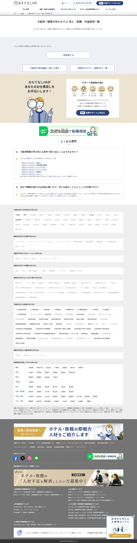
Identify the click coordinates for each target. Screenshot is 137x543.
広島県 (31, 396)
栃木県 (72, 367)
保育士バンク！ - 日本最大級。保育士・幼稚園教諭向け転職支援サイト (34, 492)
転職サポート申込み (20, 443)
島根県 (55, 396)
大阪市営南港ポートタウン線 (68, 333)
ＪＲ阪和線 (45, 309)
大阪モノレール (93, 324)
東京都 (31, 367)
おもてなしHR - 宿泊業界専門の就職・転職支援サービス (84, 507)
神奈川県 (40, 367)
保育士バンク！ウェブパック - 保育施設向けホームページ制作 (86, 497)
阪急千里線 (80, 319)
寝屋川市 (16, 408)
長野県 (39, 392)
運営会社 (49, 447)
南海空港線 (94, 333)
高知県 (95, 396)
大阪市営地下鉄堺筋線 (42, 329)
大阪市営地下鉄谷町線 (101, 329)
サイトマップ (81, 447)
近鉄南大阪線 (43, 319)
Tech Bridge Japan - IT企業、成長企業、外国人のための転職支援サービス (35, 524)
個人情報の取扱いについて (106, 443)
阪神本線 (59, 324)
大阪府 (22, 13)
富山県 (55, 392)
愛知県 (31, 377)
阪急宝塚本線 (92, 319)
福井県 (71, 392)
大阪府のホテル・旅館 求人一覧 (92, 68)
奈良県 (63, 372)
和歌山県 (72, 372)
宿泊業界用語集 (59, 447)
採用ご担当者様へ (90, 443)
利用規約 (32, 447)
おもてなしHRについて (68, 9)
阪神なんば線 (47, 324)
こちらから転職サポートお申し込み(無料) (57, 194)
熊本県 (39, 401)
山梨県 (63, 392)
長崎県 (56, 401)
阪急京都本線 (55, 319)
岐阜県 (47, 377)
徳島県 (87, 396)
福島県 (39, 387)
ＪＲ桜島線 (105, 309)
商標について (70, 447)
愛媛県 (71, 396)
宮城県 (31, 387)
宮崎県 (72, 401)
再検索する (68, 55)
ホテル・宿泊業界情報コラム (89, 9)
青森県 (47, 387)
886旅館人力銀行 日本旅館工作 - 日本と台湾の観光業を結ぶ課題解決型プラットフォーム (93, 515)
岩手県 (55, 387)
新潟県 (31, 392)
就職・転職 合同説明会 (47, 9)
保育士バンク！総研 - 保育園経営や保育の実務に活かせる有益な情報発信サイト (91, 500)
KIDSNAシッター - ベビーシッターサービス (26, 510)
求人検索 (26, 9)
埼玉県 (48, 367)
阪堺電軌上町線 (34, 324)
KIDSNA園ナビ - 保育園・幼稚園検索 (24, 512)
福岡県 (31, 401)
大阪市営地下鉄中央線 (22, 333)
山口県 (47, 396)
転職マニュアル (61, 443)
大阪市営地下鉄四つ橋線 (62, 329)
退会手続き (40, 447)
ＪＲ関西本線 (68, 309)
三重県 (55, 377)
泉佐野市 (18, 220)
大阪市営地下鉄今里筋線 (101, 338)
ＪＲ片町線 (94, 309)
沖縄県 (88, 401)
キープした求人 (111, 9)
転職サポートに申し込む (110, 3)
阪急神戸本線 (68, 319)
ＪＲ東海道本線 (20, 309)
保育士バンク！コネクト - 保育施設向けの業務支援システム (85, 492)
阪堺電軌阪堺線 (20, 324)
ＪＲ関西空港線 (82, 309)
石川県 (47, 392)
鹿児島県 (48, 401)
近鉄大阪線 (80, 314)
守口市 (91, 215)
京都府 (47, 372)
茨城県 (64, 367)
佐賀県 (80, 401)
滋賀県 (55, 372)
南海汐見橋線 (30, 338)
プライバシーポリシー (21, 447)
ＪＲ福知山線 (33, 309)
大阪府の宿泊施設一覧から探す (45, 68)
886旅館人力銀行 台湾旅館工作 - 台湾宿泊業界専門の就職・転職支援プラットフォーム (93, 518)
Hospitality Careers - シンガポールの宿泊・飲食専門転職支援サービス (88, 512)
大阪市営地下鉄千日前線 (82, 329)
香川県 (79, 396)
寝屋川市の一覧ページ (56, 176)
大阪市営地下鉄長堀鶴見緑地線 (44, 333)
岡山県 (39, 396)
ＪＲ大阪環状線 (20, 314)
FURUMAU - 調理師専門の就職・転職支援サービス (82, 510)
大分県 (64, 401)
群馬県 (80, 367)
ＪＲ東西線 (56, 309)
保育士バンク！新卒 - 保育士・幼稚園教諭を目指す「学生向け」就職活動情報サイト (38, 495)
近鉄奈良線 (31, 319)
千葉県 (56, 367)
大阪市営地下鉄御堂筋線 (23, 329)
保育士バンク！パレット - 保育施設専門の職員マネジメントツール (87, 495)
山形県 (63, 387)
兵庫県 (39, 372)
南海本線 (84, 333)
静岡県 (39, 377)
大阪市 (17, 215)
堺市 (24, 215)
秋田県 (71, 387)
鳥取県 (63, 396)
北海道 (31, 382)
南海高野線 (19, 338)
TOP (15, 13)
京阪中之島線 (19, 343)
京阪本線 (48, 314)
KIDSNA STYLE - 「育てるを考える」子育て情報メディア (30, 507)
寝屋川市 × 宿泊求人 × (31, 163)
